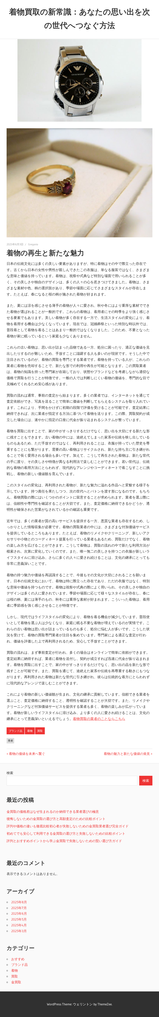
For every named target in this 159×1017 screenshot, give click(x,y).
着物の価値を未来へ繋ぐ (27, 754)
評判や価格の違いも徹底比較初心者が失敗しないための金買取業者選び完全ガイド (68, 826)
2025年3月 (19, 931)
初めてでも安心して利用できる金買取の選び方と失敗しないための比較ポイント (66, 833)
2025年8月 (19, 902)
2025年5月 (19, 919)
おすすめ (17, 959)
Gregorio (33, 244)
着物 (30, 731)
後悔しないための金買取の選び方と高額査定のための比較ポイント (56, 819)
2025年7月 (19, 908)
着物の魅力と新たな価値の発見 (127, 754)
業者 (10, 740)
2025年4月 (19, 925)
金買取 (16, 982)
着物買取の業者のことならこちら (99, 719)
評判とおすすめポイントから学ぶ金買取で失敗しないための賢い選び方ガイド (64, 841)
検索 (10, 773)
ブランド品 (15, 731)
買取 (40, 731)
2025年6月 (19, 913)
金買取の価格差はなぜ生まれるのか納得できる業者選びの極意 (53, 811)
